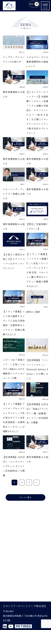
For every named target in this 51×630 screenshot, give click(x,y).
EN (31, 4)
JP (36, 4)
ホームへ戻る (25, 497)
